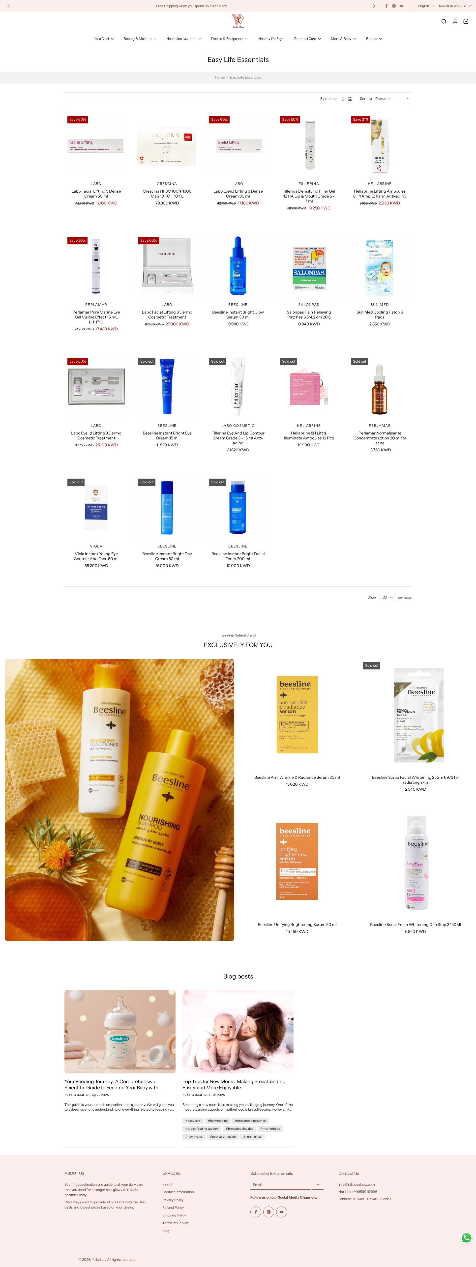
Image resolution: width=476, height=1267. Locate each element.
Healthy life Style (271, 38)
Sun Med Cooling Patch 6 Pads (380, 314)
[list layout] (344, 99)
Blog (165, 1231)
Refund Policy (173, 1207)
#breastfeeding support (201, 1128)
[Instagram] (394, 6)
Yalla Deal (101, 38)
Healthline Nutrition (181, 38)
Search (167, 1184)
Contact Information (178, 1192)
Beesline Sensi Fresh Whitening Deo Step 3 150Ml (415, 924)
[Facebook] (386, 6)
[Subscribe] (318, 1185)
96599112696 (366, 1191)
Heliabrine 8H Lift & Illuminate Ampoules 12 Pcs (309, 435)
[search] (443, 21)
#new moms (194, 1136)
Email (257, 1185)
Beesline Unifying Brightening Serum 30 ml (297, 924)
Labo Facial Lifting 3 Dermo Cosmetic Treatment (167, 314)
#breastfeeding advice (250, 1121)
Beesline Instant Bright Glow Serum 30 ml (238, 314)
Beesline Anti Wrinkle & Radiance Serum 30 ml (297, 777)
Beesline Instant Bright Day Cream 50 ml (167, 556)
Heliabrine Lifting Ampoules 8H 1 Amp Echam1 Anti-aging (379, 194)
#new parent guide (223, 1136)
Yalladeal (98, 1259)
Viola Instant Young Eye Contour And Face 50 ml (96, 556)
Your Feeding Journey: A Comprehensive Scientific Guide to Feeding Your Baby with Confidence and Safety (111, 1084)
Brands (371, 38)
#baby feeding (218, 1121)
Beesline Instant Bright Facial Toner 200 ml (238, 556)
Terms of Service (175, 1223)
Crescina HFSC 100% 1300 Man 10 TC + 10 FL (167, 194)
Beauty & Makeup (137, 38)
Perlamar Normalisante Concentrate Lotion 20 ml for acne (380, 438)
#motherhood (270, 1128)
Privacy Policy (172, 1200)
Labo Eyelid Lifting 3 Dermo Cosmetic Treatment (96, 435)
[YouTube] (401, 6)
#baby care (193, 1121)
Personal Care (305, 38)
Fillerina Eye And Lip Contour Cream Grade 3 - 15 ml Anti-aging (238, 438)
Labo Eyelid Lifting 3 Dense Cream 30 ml (238, 194)
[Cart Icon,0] (465, 21)
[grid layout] (350, 99)
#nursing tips (252, 1136)
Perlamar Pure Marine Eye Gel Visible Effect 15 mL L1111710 (96, 317)
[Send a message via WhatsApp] (467, 1238)
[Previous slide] (8, 5)
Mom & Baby (341, 38)
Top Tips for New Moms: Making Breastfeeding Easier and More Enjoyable (234, 1084)
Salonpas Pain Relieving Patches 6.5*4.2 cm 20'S (309, 314)
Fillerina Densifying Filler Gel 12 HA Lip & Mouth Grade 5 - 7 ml (309, 196)
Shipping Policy (174, 1215)
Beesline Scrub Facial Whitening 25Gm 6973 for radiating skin (415, 780)
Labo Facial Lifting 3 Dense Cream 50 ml (96, 194)
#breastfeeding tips (239, 1128)
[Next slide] (374, 5)
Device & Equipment (227, 38)
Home (220, 77)
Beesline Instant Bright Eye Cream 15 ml (167, 435)
